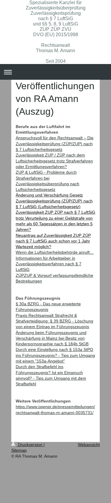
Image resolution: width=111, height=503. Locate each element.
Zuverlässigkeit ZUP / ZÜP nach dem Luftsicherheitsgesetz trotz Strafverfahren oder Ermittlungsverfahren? (54, 161)
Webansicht (89, 444)
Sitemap (19, 450)
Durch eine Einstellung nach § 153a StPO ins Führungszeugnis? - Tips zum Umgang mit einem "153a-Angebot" (55, 355)
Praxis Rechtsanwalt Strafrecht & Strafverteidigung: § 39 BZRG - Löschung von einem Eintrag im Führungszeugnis (54, 321)
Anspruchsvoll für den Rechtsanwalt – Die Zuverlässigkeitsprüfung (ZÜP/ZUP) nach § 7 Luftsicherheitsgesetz (55, 143)
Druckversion (30, 444)
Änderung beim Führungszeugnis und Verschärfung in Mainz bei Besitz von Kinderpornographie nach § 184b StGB (52, 338)
